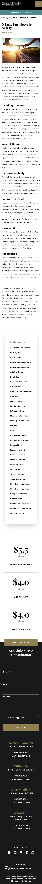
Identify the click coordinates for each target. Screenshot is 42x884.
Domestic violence (18, 382)
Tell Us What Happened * (14, 718)
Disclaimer (26, 881)
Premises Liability (18, 450)
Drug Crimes (15, 387)
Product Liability (17, 460)
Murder (13, 426)
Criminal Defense (17, 372)
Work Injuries (16, 499)
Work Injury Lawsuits (19, 504)
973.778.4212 (21, 776)
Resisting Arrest (17, 465)
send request (20, 727)
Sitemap (15, 881)
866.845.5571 (23, 12)
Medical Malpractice (19, 416)
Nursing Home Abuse (19, 440)
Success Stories (17, 474)
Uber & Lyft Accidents (19, 484)
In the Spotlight (17, 411)
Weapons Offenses (18, 494)
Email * (6, 684)
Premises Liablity (17, 455)
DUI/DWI (14, 396)
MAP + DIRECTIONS (21, 756)
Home (4, 18)
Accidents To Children (20, 348)
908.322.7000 (21, 752)
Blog (10, 18)
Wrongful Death (17, 513)
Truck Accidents (17, 479)
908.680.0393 (21, 825)
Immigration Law (17, 406)
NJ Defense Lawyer (18, 435)
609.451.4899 (21, 799)
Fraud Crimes (16, 401)
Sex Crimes (15, 469)
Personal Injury (16, 445)
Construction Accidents (20, 362)
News (12, 431)
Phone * (6, 697)
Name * (6, 672)
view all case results (21, 642)
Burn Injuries (15, 353)
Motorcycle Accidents (19, 421)
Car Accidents (16, 357)
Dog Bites (14, 377)
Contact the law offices (11, 311)
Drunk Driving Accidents (21, 392)
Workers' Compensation (20, 508)
